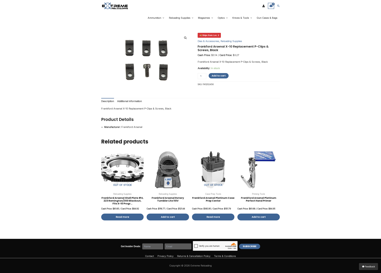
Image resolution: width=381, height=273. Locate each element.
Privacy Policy (165, 256)
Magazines (204, 17)
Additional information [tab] (129, 101)
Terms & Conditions (225, 256)
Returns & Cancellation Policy (193, 256)
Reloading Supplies (179, 17)
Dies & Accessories (208, 41)
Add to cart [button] (168, 217)
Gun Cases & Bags (267, 17)
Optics (221, 17)
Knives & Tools (240, 17)
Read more (122, 217)
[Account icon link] (263, 6)
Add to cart (219, 75)
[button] (278, 6)
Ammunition (154, 17)
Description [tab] (107, 101)
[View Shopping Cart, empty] (271, 6)
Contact (149, 256)
